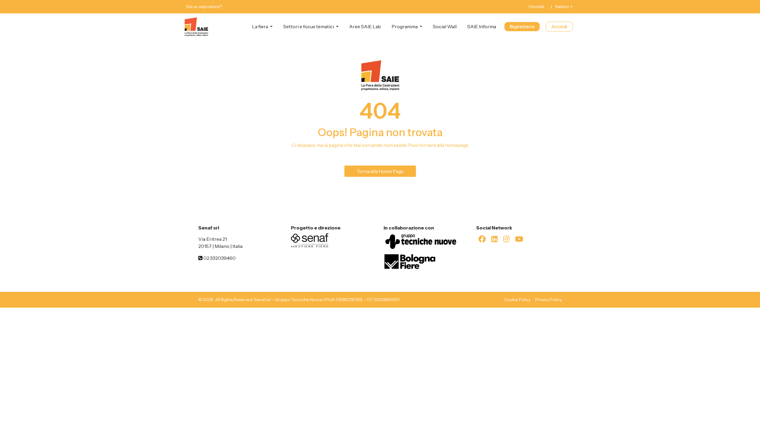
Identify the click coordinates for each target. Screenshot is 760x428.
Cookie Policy (517, 299)
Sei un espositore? (204, 6)
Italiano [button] (562, 6)
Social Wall (445, 26)
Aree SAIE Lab (365, 26)
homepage (456, 145)
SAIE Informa (481, 26)
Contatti (536, 6)
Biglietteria (522, 26)
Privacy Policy (548, 299)
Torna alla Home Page (380, 171)
